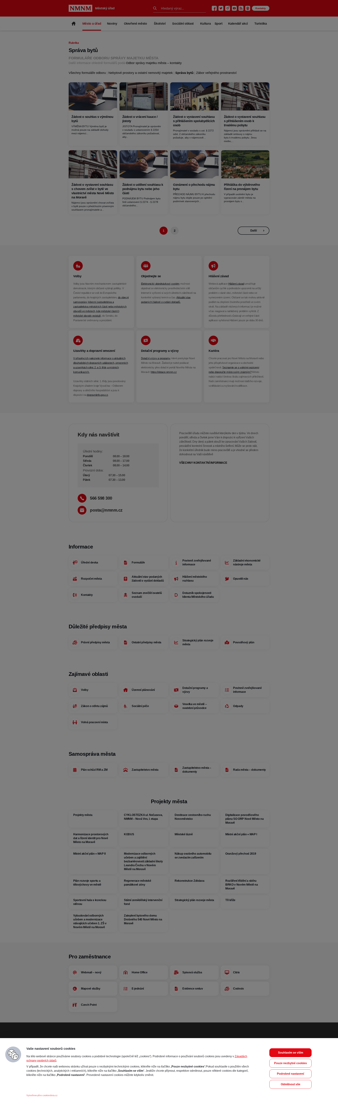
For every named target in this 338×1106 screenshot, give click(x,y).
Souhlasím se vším (290, 1052)
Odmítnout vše (290, 1084)
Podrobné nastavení (290, 1073)
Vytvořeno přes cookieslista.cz (41, 1095)
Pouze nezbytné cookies (290, 1063)
